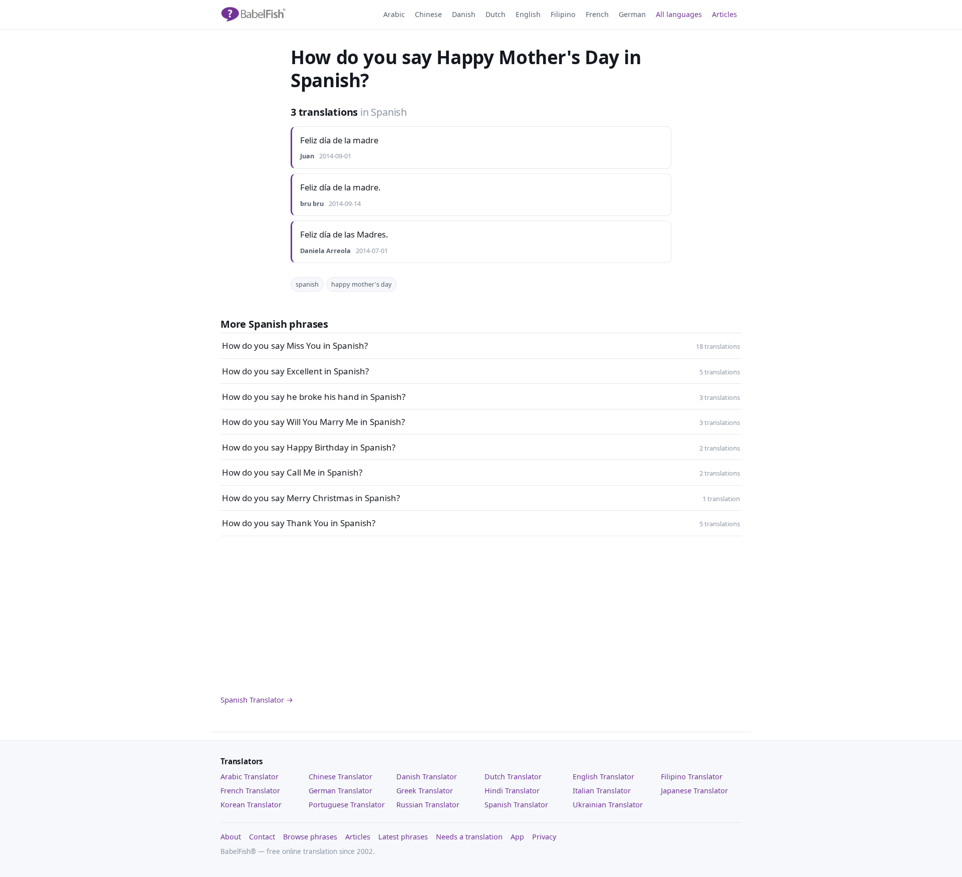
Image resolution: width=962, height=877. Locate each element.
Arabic (394, 14)
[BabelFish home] (253, 14)
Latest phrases (403, 836)
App (517, 836)
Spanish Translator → (256, 700)
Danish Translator (426, 776)
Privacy (544, 836)
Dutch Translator (513, 776)
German (632, 14)
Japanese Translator (694, 790)
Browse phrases (310, 836)
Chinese (428, 14)
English (528, 14)
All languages (679, 14)
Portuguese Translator (347, 804)
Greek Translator (424, 790)
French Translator (250, 790)
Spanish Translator (516, 804)
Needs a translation (469, 836)
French (597, 14)
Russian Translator (427, 804)
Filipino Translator (692, 776)
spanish (307, 284)
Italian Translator (602, 790)
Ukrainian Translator (608, 804)
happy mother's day (361, 284)
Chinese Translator (340, 776)
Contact (262, 836)
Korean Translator (251, 804)
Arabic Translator (249, 776)
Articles (724, 14)
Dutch (496, 14)
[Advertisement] (481, 615)
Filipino (563, 14)
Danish (463, 14)
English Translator (603, 776)
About (230, 836)
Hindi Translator (512, 790)
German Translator (340, 790)
